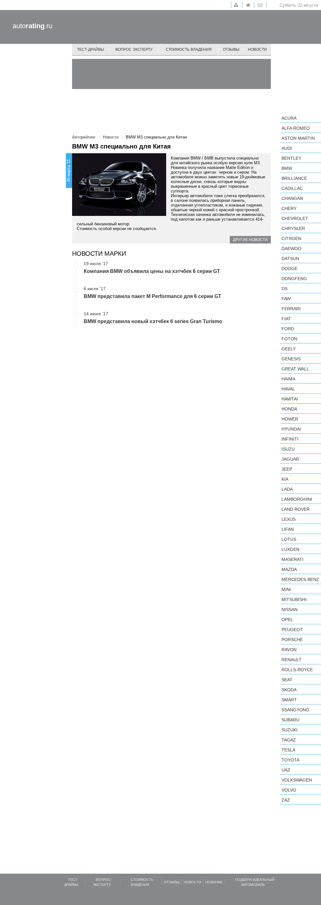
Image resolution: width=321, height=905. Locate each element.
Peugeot (292, 629)
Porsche (292, 639)
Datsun (290, 258)
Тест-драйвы (90, 49)
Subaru (290, 719)
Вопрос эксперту (134, 49)
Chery (289, 208)
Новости (257, 49)
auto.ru (32, 26)
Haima (288, 378)
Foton (289, 338)
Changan (292, 198)
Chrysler (293, 228)
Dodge (289, 268)
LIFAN (288, 529)
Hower (290, 418)
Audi (287, 148)
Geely (289, 348)
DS (284, 288)
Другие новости (250, 240)
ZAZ (286, 800)
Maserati (292, 559)
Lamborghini (297, 499)
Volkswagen (297, 779)
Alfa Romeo (296, 128)
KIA (285, 479)
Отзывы (231, 49)
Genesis (291, 358)
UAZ (286, 769)
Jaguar (290, 459)
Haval (288, 388)
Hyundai (291, 429)
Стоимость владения (189, 49)
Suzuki (289, 729)
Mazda (289, 569)
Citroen (291, 238)
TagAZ (289, 739)
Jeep (287, 469)
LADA (287, 489)
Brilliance (294, 178)
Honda (289, 408)
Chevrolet (295, 218)
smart (289, 699)
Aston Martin (298, 138)
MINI (286, 589)
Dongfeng (294, 278)
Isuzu (288, 449)
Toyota (290, 759)
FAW (286, 298)
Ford (288, 328)
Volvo (289, 790)
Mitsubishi (294, 599)
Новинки (213, 882)
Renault (292, 659)
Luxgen (290, 549)
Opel (287, 619)
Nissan (289, 609)
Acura (289, 118)
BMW (287, 168)
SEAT (287, 679)
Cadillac (292, 188)
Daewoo (291, 248)
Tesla (288, 749)
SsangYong (295, 709)
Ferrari (291, 308)
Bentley (291, 158)
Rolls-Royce (297, 669)
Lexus (289, 519)
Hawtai (290, 398)
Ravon (289, 649)
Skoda (289, 689)
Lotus (289, 539)
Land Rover (296, 509)
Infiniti (290, 439)
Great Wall (295, 368)
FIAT (286, 318)
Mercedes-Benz (300, 579)
